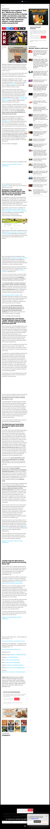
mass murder (5, 683)
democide (22, 680)
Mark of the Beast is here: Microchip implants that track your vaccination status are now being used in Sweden (40, 191)
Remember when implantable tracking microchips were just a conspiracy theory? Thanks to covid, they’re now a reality (40, 109)
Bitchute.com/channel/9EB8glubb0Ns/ (15, 667)
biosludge (8, 678)
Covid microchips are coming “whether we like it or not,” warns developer (40, 102)
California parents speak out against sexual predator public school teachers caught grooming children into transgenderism (40, 165)
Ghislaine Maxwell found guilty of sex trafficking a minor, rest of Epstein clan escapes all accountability (40, 133)
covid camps (9, 680)
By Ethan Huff (40, 56)
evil (9, 681)
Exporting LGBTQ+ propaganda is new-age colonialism (40, 159)
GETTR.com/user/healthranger (12, 660)
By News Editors (40, 141)
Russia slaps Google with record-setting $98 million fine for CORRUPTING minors (40, 145)
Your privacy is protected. (7, 702)
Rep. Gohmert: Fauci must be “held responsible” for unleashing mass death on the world (40, 172)
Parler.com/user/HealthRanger (12, 662)
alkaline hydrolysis (13, 677)
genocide (18, 681)
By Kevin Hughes (40, 82)
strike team (11, 685)
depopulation (5, 681)
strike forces (5, 685)
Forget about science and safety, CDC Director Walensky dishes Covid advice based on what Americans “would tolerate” (40, 126)
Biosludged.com (5, 121)
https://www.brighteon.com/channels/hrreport (13, 641)
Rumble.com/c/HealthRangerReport (14, 665)
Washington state (6, 686)
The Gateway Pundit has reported (11, 295)
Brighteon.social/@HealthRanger (18, 654)
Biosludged (14, 678)
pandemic (11, 683)
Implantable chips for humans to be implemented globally (40, 81)
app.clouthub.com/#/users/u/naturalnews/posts (14, 672)
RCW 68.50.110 (13, 83)
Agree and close (37, 821)
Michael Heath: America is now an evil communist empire (40, 185)
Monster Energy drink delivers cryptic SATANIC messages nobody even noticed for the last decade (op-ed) (40, 95)
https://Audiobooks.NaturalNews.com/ (11, 649)
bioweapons (20, 678)
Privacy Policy (35, 818)
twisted (16, 685)
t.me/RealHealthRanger (12, 657)
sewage (16, 683)
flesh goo (13, 681)
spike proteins (21, 683)
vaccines (21, 685)
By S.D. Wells (40, 98)
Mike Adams (12, 25)
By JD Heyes (40, 77)
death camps (16, 680)
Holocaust (23, 681)
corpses (4, 680)
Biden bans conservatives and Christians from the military (39, 140)
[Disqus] (14, 753)
